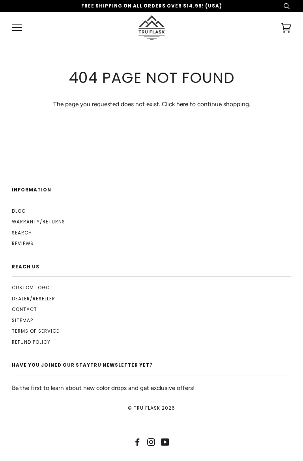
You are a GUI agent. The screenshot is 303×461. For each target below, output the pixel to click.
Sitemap (22, 320)
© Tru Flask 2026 (151, 408)
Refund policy (31, 342)
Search (22, 233)
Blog (19, 211)
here (182, 104)
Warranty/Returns (38, 222)
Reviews (23, 243)
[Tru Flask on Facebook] (137, 443)
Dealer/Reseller (33, 299)
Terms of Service (35, 331)
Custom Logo (31, 288)
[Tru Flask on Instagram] (151, 443)
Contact (24, 309)
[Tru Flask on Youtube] (165, 443)
